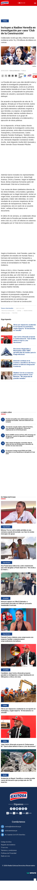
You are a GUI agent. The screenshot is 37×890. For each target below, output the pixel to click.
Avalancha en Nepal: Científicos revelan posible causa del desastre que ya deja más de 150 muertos (18, 780)
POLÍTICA (14, 313)
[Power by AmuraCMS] (31, 873)
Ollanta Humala (5, 313)
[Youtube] (17, 808)
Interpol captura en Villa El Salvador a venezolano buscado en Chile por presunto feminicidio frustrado (16, 603)
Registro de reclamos (8, 845)
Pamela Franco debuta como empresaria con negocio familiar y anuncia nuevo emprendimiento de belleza (17, 639)
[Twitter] (6, 75)
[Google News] (23, 808)
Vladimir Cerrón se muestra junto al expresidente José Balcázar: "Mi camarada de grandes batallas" (23, 375)
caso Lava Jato (20, 308)
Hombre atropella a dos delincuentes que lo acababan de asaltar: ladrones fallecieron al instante (19, 420)
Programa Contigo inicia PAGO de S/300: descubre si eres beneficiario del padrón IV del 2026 (20, 452)
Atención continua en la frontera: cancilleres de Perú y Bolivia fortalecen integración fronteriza (24, 363)
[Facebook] (9, 75)
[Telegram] (16, 75)
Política (5, 21)
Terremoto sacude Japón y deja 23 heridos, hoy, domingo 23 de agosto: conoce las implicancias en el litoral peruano (19, 428)
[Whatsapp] (2, 75)
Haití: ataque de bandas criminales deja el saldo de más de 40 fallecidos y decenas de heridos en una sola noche (19, 444)
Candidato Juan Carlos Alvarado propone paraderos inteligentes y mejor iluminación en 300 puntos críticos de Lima (17, 675)
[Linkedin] (12, 75)
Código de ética (6, 842)
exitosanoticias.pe (11, 831)
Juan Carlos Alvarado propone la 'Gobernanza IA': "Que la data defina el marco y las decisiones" (24, 339)
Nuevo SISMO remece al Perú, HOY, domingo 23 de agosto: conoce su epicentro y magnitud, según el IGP (20, 436)
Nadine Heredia (28, 310)
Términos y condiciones (9, 850)
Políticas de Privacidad (8, 853)
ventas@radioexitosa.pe (13, 826)
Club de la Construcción (7, 310)
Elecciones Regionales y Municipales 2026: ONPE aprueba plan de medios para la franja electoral (24, 351)
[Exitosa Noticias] (5, 3)
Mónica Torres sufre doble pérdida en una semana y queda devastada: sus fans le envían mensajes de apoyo (17, 532)
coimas (19, 310)
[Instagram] (20, 808)
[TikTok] (26, 808)
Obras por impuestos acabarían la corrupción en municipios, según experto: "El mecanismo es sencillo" (24, 327)
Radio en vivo (5, 856)
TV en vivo (4, 847)
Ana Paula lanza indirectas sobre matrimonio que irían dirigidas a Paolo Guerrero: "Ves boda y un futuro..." (18, 567)
